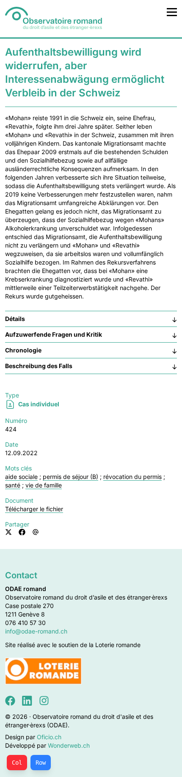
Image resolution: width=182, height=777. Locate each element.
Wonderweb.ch (69, 745)
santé (12, 485)
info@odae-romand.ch (36, 631)
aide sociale (21, 476)
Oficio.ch (49, 736)
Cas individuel (38, 404)
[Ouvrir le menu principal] (172, 12)
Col (17, 762)
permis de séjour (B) (70, 476)
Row (41, 762)
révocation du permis (132, 476)
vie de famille (43, 485)
